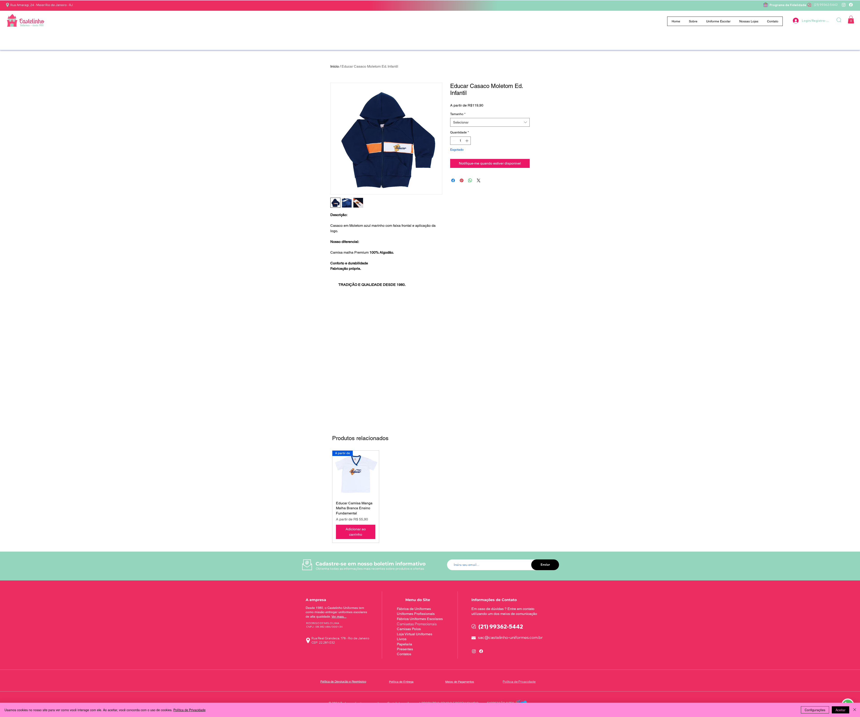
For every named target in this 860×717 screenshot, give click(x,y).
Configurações (815, 710)
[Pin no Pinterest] (461, 180)
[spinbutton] (460, 141)
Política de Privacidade (189, 710)
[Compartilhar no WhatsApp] (470, 180)
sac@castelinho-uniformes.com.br (510, 637)
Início (334, 66)
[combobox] (490, 122)
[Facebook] (850, 4)
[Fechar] (854, 709)
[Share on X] (478, 180)
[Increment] (467, 141)
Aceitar (840, 710)
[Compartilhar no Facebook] (453, 180)
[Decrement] (453, 141)
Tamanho (457, 114)
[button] (718, 21)
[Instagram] (843, 4)
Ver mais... (338, 616)
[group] (432, 496)
